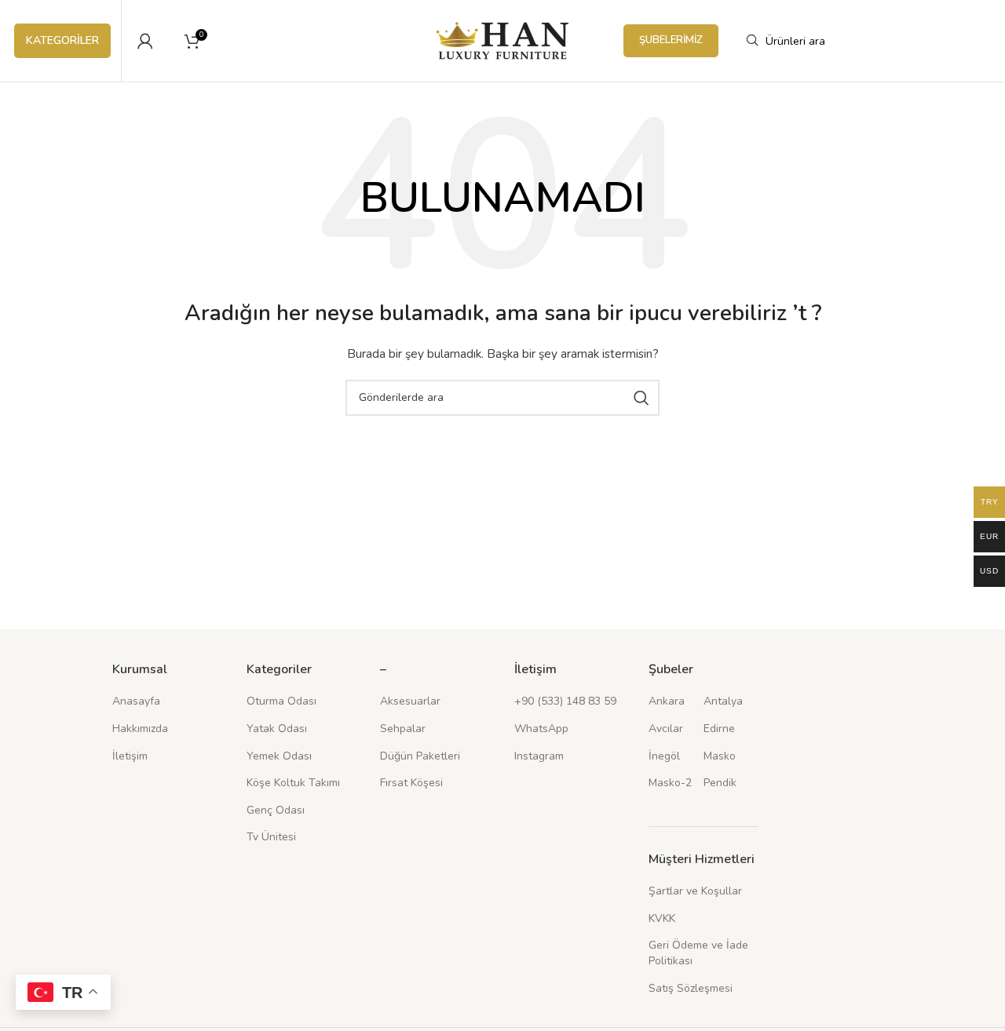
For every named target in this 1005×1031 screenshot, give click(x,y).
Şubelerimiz (671, 40)
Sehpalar (403, 728)
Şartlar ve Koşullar (695, 890)
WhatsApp (541, 728)
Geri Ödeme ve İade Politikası (698, 953)
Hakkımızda (140, 728)
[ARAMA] (641, 398)
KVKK (662, 918)
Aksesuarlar (410, 701)
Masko (720, 756)
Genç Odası (276, 810)
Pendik (720, 782)
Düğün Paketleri (420, 756)
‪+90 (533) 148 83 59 (565, 701)
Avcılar (666, 728)
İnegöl (664, 756)
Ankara (667, 701)
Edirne (719, 728)
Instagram (539, 756)
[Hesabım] (145, 40)
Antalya (723, 701)
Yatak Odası (277, 728)
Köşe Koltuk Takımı (293, 782)
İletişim (130, 756)
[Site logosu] (503, 39)
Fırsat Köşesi (411, 782)
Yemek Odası (279, 756)
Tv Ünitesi (271, 836)
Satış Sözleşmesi (691, 988)
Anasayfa (136, 701)
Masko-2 (670, 782)
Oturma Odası (281, 701)
